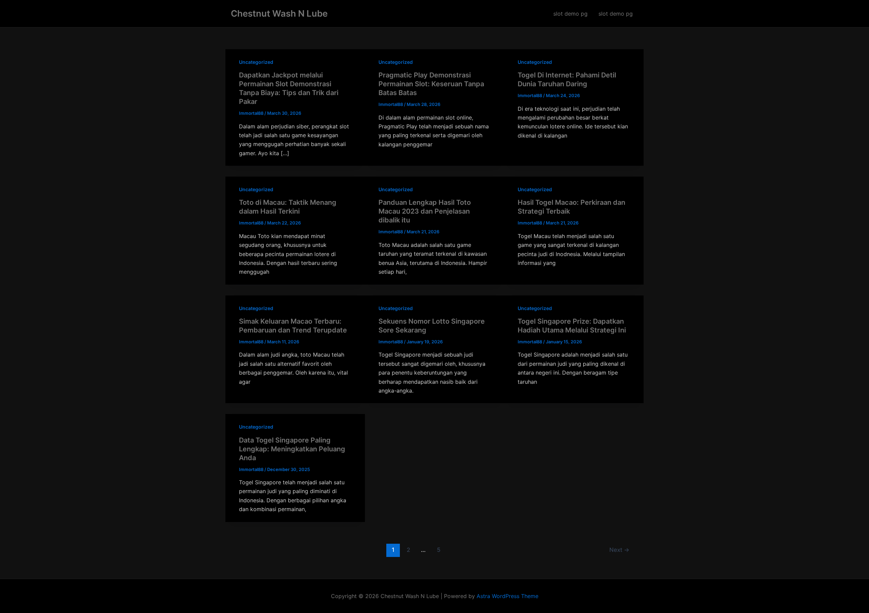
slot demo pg (570, 13)
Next (619, 549)
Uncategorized (256, 62)
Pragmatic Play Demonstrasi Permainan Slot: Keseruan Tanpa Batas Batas (431, 84)
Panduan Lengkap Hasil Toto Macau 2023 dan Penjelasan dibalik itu (424, 211)
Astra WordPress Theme (507, 596)
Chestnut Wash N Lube (279, 13)
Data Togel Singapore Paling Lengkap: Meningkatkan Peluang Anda (292, 449)
